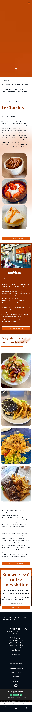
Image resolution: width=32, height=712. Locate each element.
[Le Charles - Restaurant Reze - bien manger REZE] (16, 256)
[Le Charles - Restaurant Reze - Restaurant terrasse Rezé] (16, 446)
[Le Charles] (16, 691)
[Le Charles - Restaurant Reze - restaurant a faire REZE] (16, 370)
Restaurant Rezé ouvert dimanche (16, 659)
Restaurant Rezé (16, 654)
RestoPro (28, 701)
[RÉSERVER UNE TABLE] (16, 29)
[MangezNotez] (16, 687)
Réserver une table (16, 238)
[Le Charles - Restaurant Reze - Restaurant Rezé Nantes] (16, 408)
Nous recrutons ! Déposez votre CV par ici (16, 703)
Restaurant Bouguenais (16, 672)
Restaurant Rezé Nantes (16, 663)
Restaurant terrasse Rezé (16, 668)
